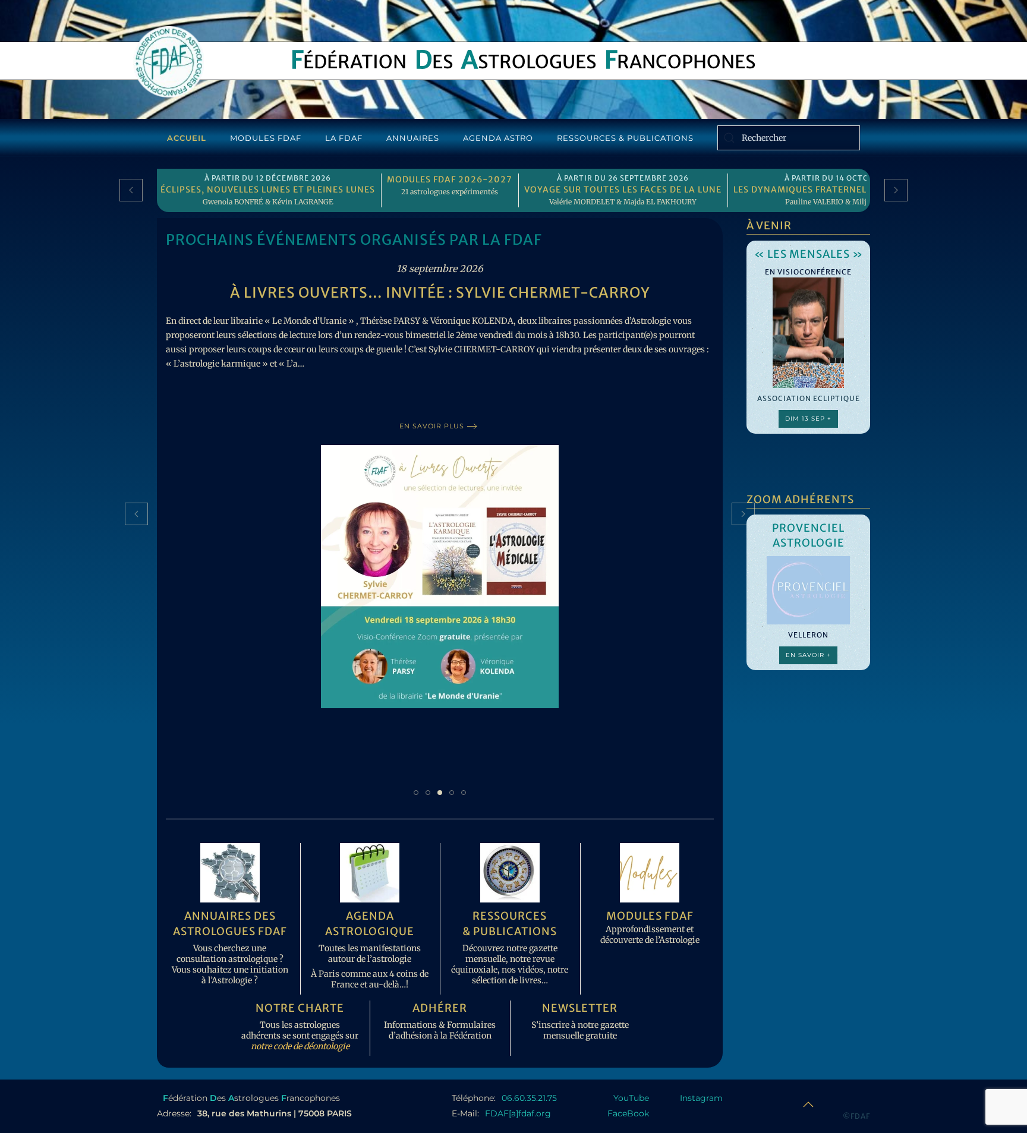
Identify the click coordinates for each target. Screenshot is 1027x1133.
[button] (131, 190)
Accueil (186, 138)
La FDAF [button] (344, 138)
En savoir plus (431, 426)
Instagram (701, 1098)
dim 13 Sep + (808, 418)
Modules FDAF (265, 138)
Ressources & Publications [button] (625, 138)
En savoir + (808, 655)
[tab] (416, 792)
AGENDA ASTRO (498, 138)
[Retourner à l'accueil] (168, 61)
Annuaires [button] (412, 138)
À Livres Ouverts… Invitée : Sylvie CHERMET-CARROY (440, 292)
